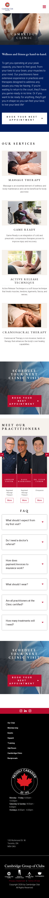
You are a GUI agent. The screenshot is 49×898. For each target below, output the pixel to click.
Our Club (11, 723)
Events (10, 733)
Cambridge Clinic (15, 753)
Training (11, 743)
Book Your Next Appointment (22, 118)
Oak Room (12, 748)
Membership (13, 728)
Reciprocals (13, 758)
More (9, 500)
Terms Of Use (34, 881)
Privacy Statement (17, 881)
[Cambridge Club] (7, 6)
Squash (11, 738)
